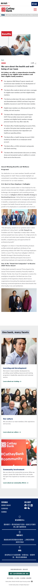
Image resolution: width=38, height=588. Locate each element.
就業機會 (4, 512)
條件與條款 (10, 578)
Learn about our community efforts (14, 483)
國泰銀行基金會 (6, 505)
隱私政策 (25, 569)
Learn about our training (11, 381)
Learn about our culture (11, 432)
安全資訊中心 (19, 520)
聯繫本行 (20, 535)
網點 (19, 550)
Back (2, 60)
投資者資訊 (4, 508)
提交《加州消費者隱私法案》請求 (19, 573)
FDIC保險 (16, 578)
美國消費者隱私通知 (16, 569)
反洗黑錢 (22, 578)
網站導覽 (28, 578)
